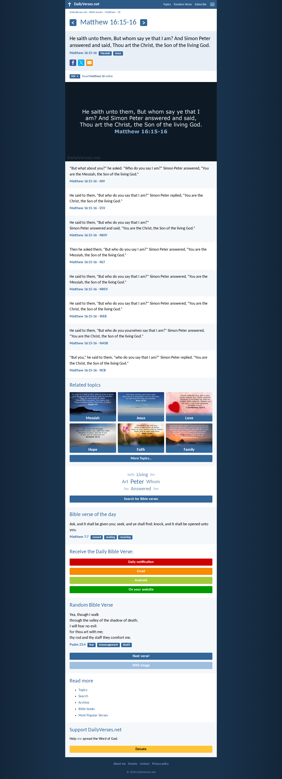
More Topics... (141, 458)
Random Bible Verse (91, 605)
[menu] (212, 6)
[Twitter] (82, 64)
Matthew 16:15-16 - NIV (87, 181)
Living (142, 474)
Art (125, 482)
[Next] (143, 22)
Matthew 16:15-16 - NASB (89, 343)
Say (126, 489)
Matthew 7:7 (79, 537)
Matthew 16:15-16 (83, 53)
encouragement (108, 644)
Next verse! (141, 656)
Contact (145, 764)
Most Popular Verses (93, 715)
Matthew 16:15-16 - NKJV (88, 235)
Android (141, 580)
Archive (83, 702)
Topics (167, 4)
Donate (141, 749)
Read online (97, 76)
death (126, 644)
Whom (153, 482)
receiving (125, 537)
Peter (137, 482)
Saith (130, 475)
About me (119, 764)
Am (152, 475)
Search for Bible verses (141, 499)
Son (155, 489)
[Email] (90, 64)
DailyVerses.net (78, 12)
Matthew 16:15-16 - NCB (88, 370)
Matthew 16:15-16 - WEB (88, 316)
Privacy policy (160, 764)
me (79, 739)
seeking (110, 537)
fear (91, 644)
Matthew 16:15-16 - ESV (87, 208)
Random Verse (183, 4)
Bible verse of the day (93, 514)
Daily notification (141, 562)
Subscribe (200, 4)
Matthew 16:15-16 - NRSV (89, 289)
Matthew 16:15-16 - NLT (87, 262)
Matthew (110, 12)
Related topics (85, 385)
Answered (141, 489)
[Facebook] (74, 64)
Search (83, 696)
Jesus (118, 53)
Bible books (96, 12)
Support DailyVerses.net (96, 730)
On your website (141, 589)
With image (141, 665)
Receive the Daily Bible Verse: (101, 552)
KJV (73, 76)
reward (96, 537)
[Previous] (73, 22)
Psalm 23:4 (77, 645)
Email (141, 571)
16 (119, 12)
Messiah (105, 53)
